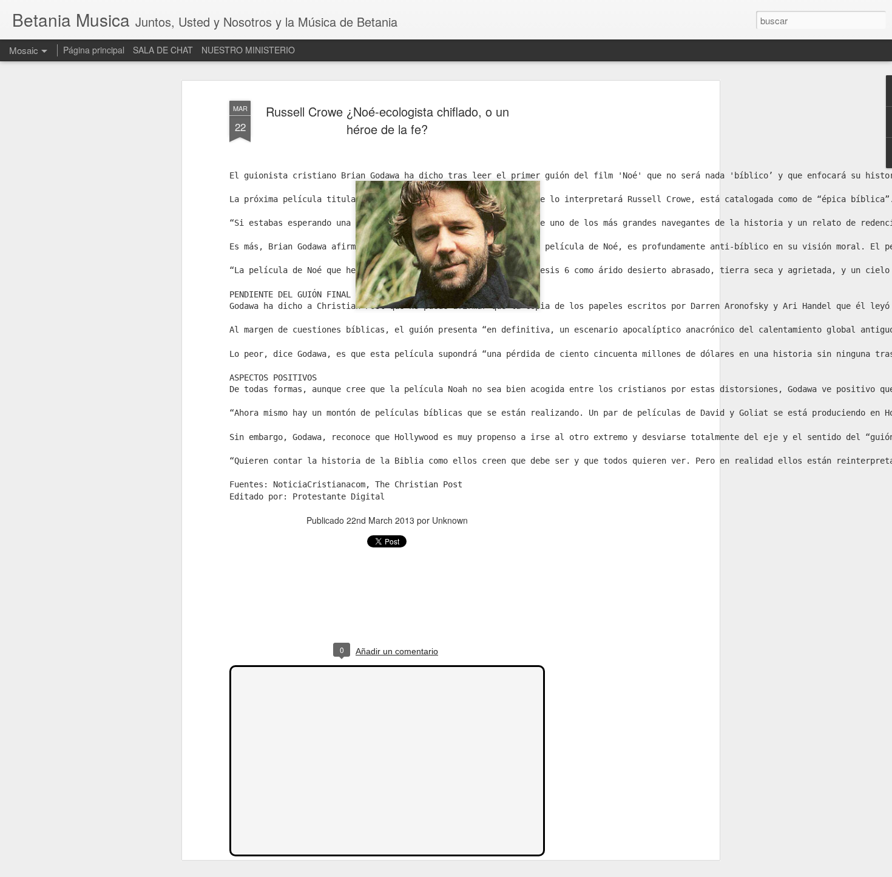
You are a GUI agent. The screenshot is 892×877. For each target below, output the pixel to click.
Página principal (93, 50)
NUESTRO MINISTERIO (248, 50)
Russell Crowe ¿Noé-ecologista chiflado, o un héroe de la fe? (387, 120)
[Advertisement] (611, 286)
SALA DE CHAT (163, 50)
